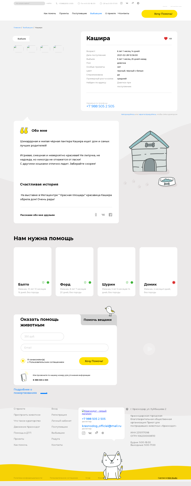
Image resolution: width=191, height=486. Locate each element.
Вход (54, 408)
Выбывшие (96, 13)
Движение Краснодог (27, 427)
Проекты (64, 13)
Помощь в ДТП (22, 433)
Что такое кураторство (27, 421)
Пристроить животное (27, 414)
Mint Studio (172, 478)
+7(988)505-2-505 (66, 3)
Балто (23, 284)
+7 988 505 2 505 (100, 106)
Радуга (55, 439)
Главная (17, 27)
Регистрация (59, 414)
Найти (48, 3)
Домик (150, 284)
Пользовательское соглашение (64, 478)
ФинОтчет (102, 478)
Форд (65, 284)
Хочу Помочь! (94, 361)
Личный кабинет (61, 421)
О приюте (19, 408)
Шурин (108, 284)
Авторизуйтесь (128, 114)
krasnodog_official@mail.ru (101, 426)
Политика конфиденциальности (28, 478)
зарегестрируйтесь (147, 114)
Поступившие (79, 13)
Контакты (124, 13)
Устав (88, 478)
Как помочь (50, 13)
